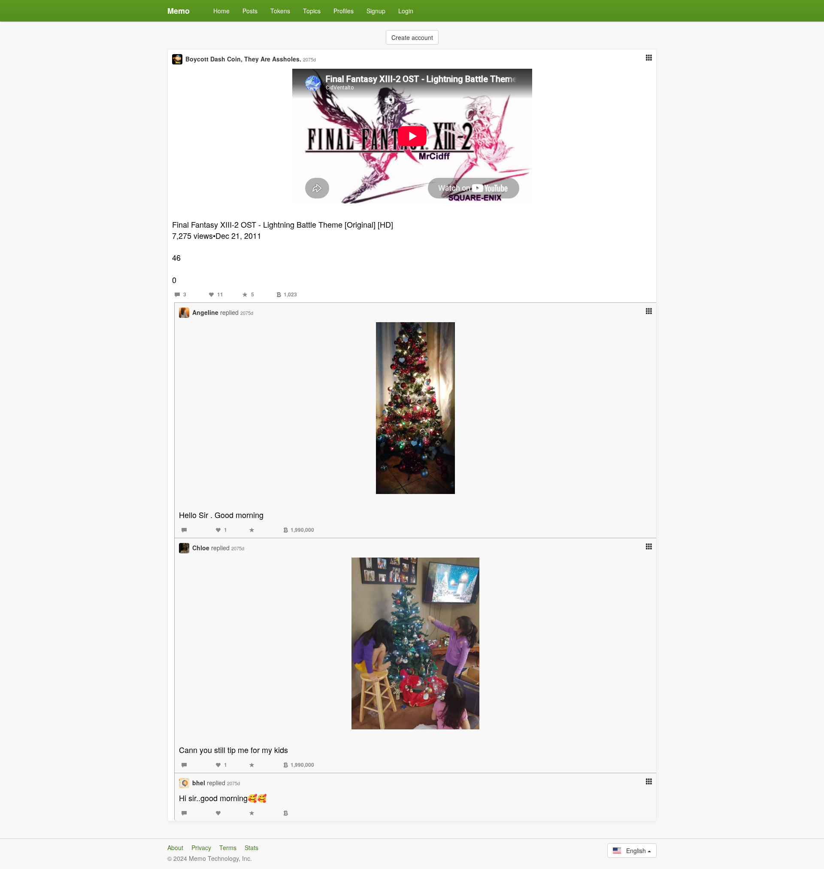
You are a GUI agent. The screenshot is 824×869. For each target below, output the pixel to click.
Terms (227, 847)
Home (221, 10)
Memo (178, 10)
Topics (312, 10)
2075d (309, 59)
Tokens (280, 10)
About (175, 847)
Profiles (343, 10)
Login (405, 10)
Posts (250, 10)
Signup (376, 10)
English (634, 850)
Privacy (201, 847)
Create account (412, 37)
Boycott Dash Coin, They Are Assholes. (243, 59)
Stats (251, 847)
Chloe (200, 547)
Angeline (205, 312)
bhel (198, 782)
